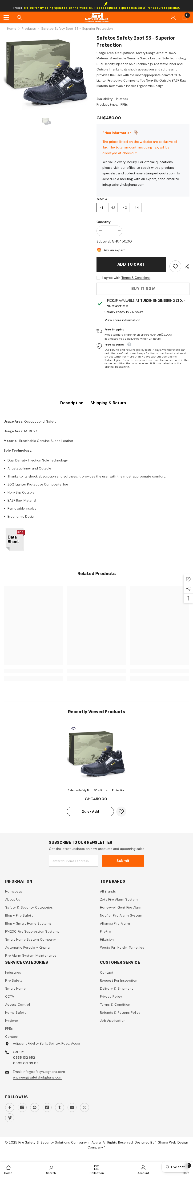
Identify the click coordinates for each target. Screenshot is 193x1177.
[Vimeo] (9, 1117)
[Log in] (173, 17)
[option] (46, 72)
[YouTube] (72, 1107)
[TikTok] (47, 1107)
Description (71, 403)
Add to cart (131, 264)
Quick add (90, 811)
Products (29, 28)
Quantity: (103, 222)
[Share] (185, 266)
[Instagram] (22, 1107)
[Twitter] (84, 1107)
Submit (123, 860)
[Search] (20, 17)
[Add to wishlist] (121, 812)
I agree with (111, 278)
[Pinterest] (34, 1107)
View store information (122, 320)
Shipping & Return (108, 403)
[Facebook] (9, 1107)
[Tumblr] (59, 1107)
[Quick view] (73, 728)
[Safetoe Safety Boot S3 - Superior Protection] (96, 754)
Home (11, 28)
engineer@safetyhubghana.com (37, 1077)
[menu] (6, 17)
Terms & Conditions (135, 278)
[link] (175, 266)
